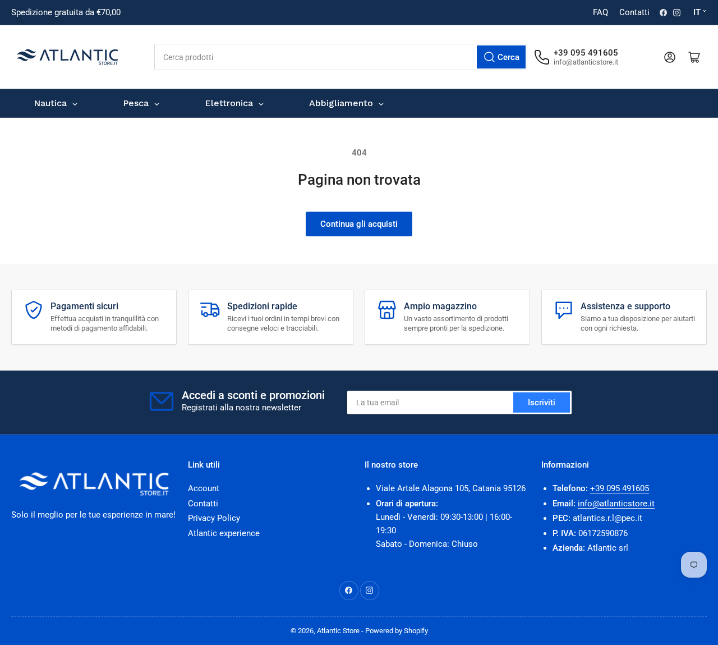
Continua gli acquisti (359, 224)
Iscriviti (541, 402)
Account (203, 488)
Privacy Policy (214, 518)
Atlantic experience (224, 533)
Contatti (634, 12)
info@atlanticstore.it (616, 503)
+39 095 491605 (619, 488)
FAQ (600, 12)
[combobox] (340, 57)
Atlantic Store (338, 630)
